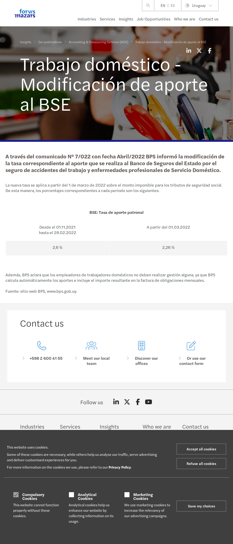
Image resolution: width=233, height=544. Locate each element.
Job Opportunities (153, 19)
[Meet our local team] (92, 353)
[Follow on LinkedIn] (116, 402)
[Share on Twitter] (199, 50)
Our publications (50, 42)
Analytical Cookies (87, 496)
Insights (126, 19)
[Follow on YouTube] (149, 402)
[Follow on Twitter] (127, 402)
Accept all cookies (201, 449)
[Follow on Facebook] (138, 402)
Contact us (208, 19)
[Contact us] (42, 353)
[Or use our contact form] (192, 353)
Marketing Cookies (143, 496)
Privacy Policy (120, 467)
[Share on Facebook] (209, 50)
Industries (87, 19)
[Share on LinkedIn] (188, 50)
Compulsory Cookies (33, 496)
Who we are (184, 19)
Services (107, 19)
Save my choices (201, 506)
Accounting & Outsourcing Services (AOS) (98, 42)
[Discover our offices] (141, 353)
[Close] (228, 17)
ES (173, 5)
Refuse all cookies (201, 463)
